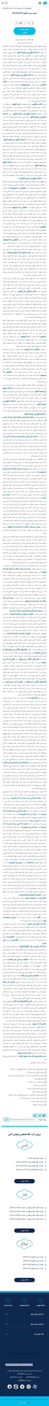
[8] (45, 766)
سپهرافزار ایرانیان (23, 1403)
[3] (9, 188)
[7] (29, 698)
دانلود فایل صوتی (24, 31)
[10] (33, 856)
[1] (20, 85)
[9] (19, 814)
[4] (8, 252)
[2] (19, 178)
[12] (8, 959)
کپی (6, 1119)
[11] (9, 862)
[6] (35, 653)
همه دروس (24, 1181)
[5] (38, 472)
